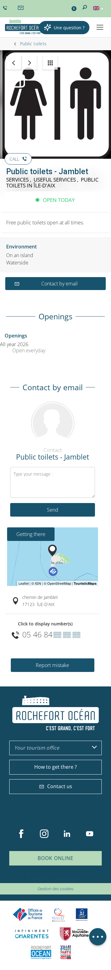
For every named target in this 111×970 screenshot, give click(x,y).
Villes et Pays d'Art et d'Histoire (65, 952)
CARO (41, 952)
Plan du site (39, 879)
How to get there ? (55, 766)
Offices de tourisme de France (28, 915)
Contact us (59, 786)
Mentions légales (67, 879)
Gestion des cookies (55, 888)
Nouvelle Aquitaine (74, 934)
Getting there (30, 534)
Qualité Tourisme (58, 915)
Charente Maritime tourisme (32, 934)
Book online (55, 858)
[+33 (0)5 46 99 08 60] (6, 8)
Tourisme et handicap (81, 914)
